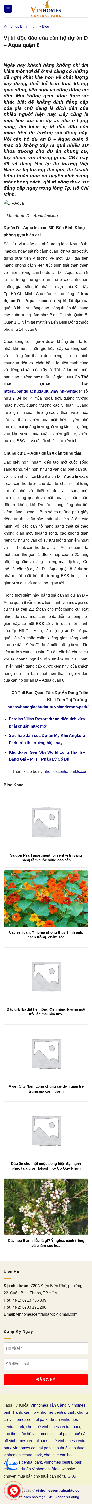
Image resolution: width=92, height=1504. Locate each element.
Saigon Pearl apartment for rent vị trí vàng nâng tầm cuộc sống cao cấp (46, 857)
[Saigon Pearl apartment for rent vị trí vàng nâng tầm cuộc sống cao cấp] (46, 821)
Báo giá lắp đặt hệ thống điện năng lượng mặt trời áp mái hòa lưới (46, 1011)
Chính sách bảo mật (29, 1497)
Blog (45, 26)
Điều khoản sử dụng (63, 1497)
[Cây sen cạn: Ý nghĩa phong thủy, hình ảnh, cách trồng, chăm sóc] (46, 898)
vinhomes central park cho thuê (40, 1448)
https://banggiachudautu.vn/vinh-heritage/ (43, 391)
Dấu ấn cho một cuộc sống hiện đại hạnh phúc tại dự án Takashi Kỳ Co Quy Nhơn (46, 1166)
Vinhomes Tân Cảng (48, 1405)
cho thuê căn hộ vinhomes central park (37, 1434)
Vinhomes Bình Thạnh (21, 26)
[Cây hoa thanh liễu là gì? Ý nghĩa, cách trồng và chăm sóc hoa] (46, 1207)
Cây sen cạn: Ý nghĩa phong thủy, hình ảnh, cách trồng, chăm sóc (46, 934)
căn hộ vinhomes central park (49, 1412)
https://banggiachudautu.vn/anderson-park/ (47, 707)
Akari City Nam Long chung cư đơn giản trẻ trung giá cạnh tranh (46, 1088)
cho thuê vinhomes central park (53, 1427)
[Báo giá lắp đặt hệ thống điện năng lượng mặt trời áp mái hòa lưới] (46, 976)
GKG (71, 1476)
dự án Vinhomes (35, 1469)
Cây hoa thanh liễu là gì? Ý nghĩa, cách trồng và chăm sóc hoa (46, 1242)
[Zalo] (12, 1464)
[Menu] (8, 9)
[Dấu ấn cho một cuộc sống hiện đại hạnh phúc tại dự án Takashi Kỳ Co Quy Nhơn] (46, 1130)
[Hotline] (13, 1490)
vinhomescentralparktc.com (64, 772)
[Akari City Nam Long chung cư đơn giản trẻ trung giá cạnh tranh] (46, 1053)
